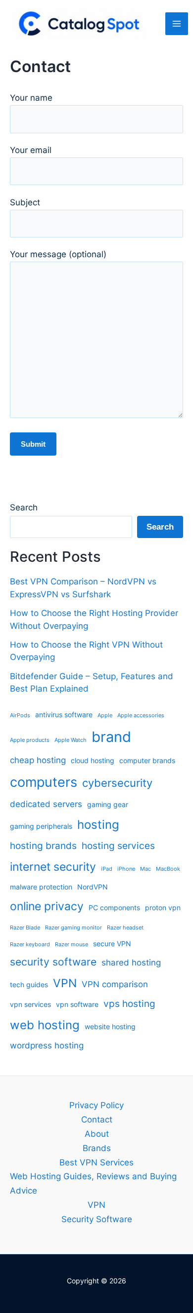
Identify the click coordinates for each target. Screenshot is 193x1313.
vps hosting (129, 1003)
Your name (31, 98)
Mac (145, 869)
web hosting (45, 1025)
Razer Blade (25, 928)
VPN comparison (115, 984)
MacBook (168, 869)
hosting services (118, 845)
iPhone (126, 869)
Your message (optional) (58, 254)
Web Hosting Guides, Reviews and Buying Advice (93, 1183)
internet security (53, 867)
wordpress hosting (47, 1045)
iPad (106, 869)
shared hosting (131, 962)
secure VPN (112, 943)
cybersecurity (117, 782)
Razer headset (125, 928)
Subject (25, 202)
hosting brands (43, 845)
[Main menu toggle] (176, 23)
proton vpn (163, 907)
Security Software (96, 1219)
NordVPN (92, 887)
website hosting (110, 1026)
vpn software (77, 1004)
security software (53, 962)
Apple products (29, 740)
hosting (98, 824)
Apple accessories (140, 715)
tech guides (29, 984)
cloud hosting (92, 760)
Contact (96, 1119)
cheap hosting (38, 760)
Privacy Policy (96, 1105)
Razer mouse (71, 944)
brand (111, 736)
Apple (104, 715)
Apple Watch (70, 740)
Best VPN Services (96, 1162)
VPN (65, 983)
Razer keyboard (30, 944)
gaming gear (107, 804)
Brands (97, 1148)
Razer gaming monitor (73, 928)
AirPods (20, 715)
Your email (30, 150)
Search (24, 507)
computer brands (147, 760)
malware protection (41, 887)
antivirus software (64, 714)
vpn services (30, 1004)
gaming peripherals (41, 826)
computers (43, 781)
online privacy (47, 906)
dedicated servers (46, 804)
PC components (114, 907)
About (97, 1134)
